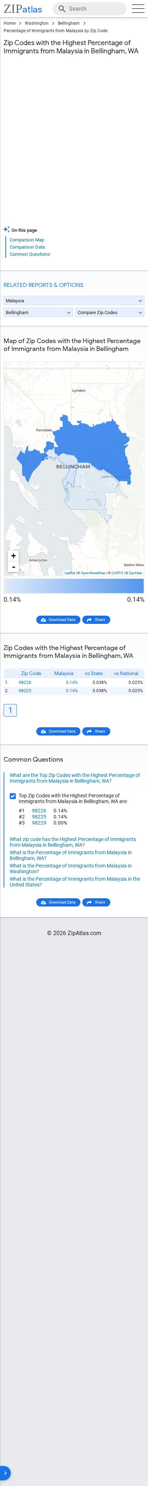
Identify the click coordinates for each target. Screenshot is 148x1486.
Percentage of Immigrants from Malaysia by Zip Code (55, 30)
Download (130, 356)
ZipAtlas (135, 573)
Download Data (62, 619)
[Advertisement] (74, 145)
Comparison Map (27, 240)
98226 (25, 682)
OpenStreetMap (93, 573)
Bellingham (69, 23)
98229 (39, 823)
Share (100, 619)
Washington (36, 23)
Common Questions (30, 254)
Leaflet (70, 573)
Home (9, 23)
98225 (25, 690)
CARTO (117, 573)
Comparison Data (27, 247)
